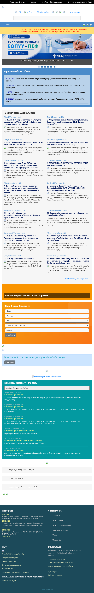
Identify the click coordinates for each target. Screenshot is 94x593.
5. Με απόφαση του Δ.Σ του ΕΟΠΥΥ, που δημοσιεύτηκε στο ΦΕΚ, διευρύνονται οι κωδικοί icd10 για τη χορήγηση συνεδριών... (22, 165)
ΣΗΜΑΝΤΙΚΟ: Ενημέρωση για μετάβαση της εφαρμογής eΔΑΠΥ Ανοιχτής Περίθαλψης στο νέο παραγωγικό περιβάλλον (23, 517)
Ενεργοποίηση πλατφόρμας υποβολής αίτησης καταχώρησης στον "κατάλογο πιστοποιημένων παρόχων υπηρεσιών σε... (45, 93)
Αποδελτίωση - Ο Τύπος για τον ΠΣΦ (22, 487)
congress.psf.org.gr (9, 581)
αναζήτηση (10, 335)
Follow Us (56, 516)
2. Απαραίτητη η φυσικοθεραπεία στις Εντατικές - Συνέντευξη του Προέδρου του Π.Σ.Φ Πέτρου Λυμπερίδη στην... (68, 122)
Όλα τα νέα (57, 540)
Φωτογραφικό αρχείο (17, 2)
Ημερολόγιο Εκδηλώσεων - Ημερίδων (15, 572)
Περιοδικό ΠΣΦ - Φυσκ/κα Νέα (13, 554)
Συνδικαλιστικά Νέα (15, 478)
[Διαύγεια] (3, 550)
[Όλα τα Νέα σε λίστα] (52, 12)
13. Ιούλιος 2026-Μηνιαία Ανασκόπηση (19, 259)
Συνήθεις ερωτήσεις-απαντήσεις (80, 2)
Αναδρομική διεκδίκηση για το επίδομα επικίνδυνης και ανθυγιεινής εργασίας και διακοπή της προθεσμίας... (45, 87)
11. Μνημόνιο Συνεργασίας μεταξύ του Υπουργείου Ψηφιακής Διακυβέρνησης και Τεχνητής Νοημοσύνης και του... (21, 238)
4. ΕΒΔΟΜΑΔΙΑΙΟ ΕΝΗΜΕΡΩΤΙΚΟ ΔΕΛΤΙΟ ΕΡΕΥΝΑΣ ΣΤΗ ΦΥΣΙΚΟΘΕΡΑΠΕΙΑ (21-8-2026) (67, 144)
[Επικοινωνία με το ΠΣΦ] (91, 25)
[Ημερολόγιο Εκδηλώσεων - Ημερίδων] (84, 25)
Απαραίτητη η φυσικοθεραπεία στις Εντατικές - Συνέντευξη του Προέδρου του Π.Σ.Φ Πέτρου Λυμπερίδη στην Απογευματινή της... (22, 525)
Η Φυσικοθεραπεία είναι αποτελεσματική (26, 295)
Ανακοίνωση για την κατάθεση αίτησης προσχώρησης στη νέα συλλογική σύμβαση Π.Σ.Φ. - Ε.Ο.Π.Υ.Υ (43, 80)
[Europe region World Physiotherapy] (47, 376)
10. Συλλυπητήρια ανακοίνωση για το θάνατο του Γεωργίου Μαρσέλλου (67, 214)
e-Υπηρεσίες (75, 12)
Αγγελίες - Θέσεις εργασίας (52, 2)
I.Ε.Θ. (20, 12)
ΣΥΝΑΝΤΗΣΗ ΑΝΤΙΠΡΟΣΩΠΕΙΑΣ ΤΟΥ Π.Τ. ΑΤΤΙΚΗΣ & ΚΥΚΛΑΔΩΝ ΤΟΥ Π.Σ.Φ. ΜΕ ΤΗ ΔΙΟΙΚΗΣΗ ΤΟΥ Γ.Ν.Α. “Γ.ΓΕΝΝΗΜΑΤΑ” (44, 411)
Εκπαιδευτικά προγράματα (11, 565)
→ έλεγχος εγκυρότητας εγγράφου (60, 566)
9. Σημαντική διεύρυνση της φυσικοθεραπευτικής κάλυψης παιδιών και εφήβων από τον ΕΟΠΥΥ (22, 215)
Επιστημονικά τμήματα (10, 561)
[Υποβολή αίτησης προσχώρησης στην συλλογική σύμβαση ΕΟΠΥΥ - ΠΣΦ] (47, 46)
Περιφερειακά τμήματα (10, 558)
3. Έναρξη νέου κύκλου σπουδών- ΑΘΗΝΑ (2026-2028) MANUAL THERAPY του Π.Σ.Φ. (23, 144)
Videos (33, 2)
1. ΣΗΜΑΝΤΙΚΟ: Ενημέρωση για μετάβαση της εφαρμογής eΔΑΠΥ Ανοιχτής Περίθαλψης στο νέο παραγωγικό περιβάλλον (22, 122)
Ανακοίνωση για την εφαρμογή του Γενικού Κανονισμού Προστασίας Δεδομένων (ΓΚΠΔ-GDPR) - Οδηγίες (45, 100)
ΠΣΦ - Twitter (58, 521)
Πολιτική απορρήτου (55, 575)
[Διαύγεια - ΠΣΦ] (5, 494)
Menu (8, 25)
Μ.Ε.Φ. (29, 12)
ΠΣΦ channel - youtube (62, 525)
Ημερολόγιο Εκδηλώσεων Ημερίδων (22, 470)
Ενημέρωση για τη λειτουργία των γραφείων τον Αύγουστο (25, 443)
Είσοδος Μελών (43, 12)
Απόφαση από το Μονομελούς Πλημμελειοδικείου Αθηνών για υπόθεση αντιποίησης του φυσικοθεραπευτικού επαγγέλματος (43, 399)
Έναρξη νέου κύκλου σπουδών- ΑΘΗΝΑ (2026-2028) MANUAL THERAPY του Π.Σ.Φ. (22, 533)
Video (55, 535)
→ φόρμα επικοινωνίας (56, 559)
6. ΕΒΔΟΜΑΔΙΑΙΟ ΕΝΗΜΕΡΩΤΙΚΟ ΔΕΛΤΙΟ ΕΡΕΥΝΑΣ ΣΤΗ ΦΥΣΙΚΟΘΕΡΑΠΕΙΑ (67, 164)
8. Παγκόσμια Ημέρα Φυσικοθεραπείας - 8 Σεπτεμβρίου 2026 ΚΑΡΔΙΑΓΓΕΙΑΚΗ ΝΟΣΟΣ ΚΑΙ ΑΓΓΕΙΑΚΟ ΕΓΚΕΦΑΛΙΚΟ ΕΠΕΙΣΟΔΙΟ (66, 188)
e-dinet (50, 589)
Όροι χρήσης (52, 572)
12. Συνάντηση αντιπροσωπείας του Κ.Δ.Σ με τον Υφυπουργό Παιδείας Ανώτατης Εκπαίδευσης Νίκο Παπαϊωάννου (68, 238)
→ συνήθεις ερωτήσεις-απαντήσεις (60, 563)
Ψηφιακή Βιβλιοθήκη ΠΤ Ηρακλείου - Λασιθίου (20, 433)
